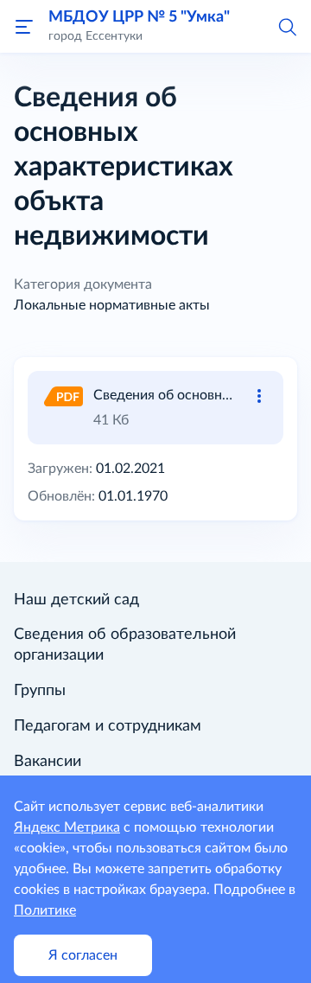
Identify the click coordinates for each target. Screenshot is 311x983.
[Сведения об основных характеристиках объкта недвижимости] (62, 395)
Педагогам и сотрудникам (107, 726)
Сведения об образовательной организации (125, 645)
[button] (286, 26)
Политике (45, 910)
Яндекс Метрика (67, 827)
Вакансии (47, 761)
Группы (40, 691)
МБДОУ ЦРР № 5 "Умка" (139, 17)
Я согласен (82, 955)
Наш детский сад (76, 600)
